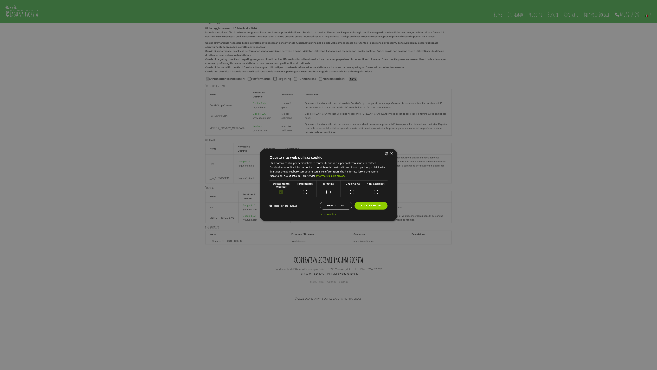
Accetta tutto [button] (371, 205)
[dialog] (328, 185)
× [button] (391, 153)
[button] (283, 206)
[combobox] (386, 153)
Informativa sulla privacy (330, 175)
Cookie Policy (328, 214)
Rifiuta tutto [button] (335, 205)
